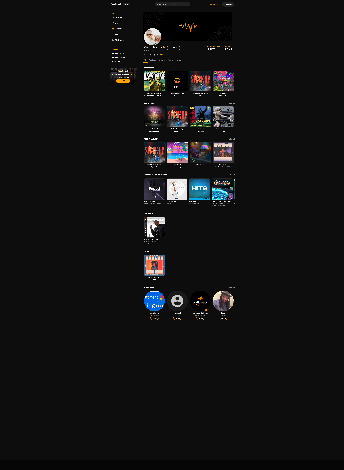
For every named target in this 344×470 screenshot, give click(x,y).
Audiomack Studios (118, 57)
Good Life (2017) (177, 95)
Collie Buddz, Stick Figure (177, 93)
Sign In (218, 4)
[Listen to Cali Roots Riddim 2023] (223, 152)
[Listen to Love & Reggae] (154, 116)
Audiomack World (118, 53)
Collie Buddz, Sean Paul (154, 93)
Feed (117, 34)
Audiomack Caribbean (200, 313)
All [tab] (145, 60)
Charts (117, 23)
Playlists (118, 29)
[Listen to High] (154, 265)
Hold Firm (200, 131)
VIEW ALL (232, 103)
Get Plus (126, 4)
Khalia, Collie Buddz (154, 277)
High (154, 279)
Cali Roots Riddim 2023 (222, 167)
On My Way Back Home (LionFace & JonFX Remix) (154, 95)
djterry (223, 313)
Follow (173, 48)
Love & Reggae (154, 131)
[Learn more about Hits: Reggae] (199, 189)
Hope (223, 131)
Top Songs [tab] (152, 60)
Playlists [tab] (171, 60)
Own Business (223, 95)
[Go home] (115, 4)
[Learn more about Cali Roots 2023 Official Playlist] (222, 189)
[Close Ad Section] (135, 69)
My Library (119, 40)
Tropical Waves (171, 201)
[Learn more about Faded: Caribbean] (154, 189)
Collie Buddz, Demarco (223, 129)
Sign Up (212, 4)
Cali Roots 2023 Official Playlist (221, 201)
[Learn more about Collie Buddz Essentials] (154, 227)
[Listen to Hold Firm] (200, 116)
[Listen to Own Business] (223, 81)
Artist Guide (116, 61)
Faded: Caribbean (149, 201)
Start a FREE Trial (123, 81)
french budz (177, 313)
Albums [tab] (162, 60)
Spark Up (200, 95)
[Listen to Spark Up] (200, 81)
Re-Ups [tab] (179, 60)
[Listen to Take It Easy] (177, 152)
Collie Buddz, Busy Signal (200, 93)
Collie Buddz (223, 93)
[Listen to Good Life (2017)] (177, 81)
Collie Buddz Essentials (151, 240)
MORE (161, 55)
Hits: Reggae (193, 201)
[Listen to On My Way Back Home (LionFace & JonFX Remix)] (154, 81)
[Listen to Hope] (223, 116)
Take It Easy (177, 167)
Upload (229, 4)
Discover (118, 17)
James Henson (154, 313)
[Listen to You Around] (200, 152)
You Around (200, 167)
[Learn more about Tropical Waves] (177, 189)
